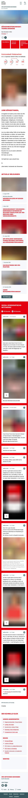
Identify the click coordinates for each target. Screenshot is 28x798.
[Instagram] (6, 785)
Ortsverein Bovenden (14, 42)
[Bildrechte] (25, 105)
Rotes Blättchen (5, 42)
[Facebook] (2, 785)
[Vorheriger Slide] (2, 37)
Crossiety (3, 706)
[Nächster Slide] (5, 37)
